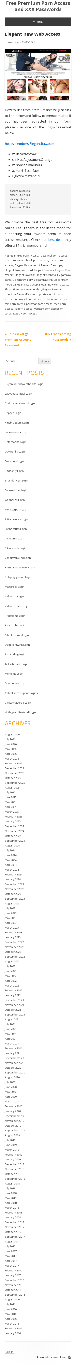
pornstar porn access (39, 304)
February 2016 (13, 1328)
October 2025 (13, 778)
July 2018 (10, 1188)
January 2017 (13, 1275)
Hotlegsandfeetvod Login (20, 712)
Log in (9, 1351)
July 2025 (10, 792)
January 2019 (13, 1159)
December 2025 (14, 768)
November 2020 (14, 1063)
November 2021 (14, 1005)
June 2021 (11, 1029)
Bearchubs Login (15, 625)
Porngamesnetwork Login (20, 567)
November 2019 (14, 1121)
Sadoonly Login (14, 471)
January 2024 (13, 879)
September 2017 (15, 1236)
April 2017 (11, 1261)
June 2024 (11, 855)
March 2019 (12, 1150)
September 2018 (15, 1178)
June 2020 (11, 1087)
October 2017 (13, 1232)
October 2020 (13, 1067)
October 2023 (13, 894)
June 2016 (11, 1309)
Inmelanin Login (14, 538)
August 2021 (12, 1019)
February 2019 (13, 1154)
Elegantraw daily (23, 279)
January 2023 (13, 937)
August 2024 (12, 845)
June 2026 (11, 744)
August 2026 (12, 734)
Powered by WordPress (52, 1357)
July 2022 (10, 966)
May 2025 (10, 802)
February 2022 (13, 990)
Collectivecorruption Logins (21, 693)
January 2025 (13, 821)
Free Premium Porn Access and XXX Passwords (38, 6)
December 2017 (14, 1222)
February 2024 (13, 874)
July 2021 (10, 1024)
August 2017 (12, 1241)
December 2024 (14, 826)
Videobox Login (14, 596)
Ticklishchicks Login (16, 664)
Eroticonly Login (14, 461)
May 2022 (10, 976)
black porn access (37, 260)
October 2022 (13, 952)
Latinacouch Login (16, 529)
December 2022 (14, 942)
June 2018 (11, 1193)
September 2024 (15, 840)
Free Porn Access (27, 255)
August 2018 (12, 1183)
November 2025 (14, 773)
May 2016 (10, 1314)
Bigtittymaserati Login (18, 702)
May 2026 (10, 749)
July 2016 (10, 1304)
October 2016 (13, 1290)
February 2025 (13, 816)
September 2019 (15, 1130)
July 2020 (10, 1082)
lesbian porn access (56, 299)
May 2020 (10, 1092)
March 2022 (12, 985)
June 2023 (11, 913)
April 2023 (11, 923)
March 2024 (12, 869)
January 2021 (13, 1053)
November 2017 (14, 1227)
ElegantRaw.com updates (32, 294)
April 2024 (11, 865)
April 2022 (11, 981)
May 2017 (10, 1256)
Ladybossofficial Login (18, 393)
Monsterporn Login (16, 509)
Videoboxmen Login (17, 606)
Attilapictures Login (16, 519)
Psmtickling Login (15, 654)
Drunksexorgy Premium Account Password (18, 339)
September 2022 (15, 956)
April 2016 (11, 1319)
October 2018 (13, 1174)
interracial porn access (29, 299)
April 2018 (11, 1203)
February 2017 (13, 1270)
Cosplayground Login (18, 558)
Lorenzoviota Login (16, 432)
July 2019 (10, 1140)
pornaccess (12, 42)
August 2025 (12, 787)
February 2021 (13, 1048)
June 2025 (11, 797)
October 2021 (13, 1009)
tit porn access (23, 308)
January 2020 (13, 1111)
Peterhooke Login (16, 442)
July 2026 (10, 739)
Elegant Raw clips (51, 265)
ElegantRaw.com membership (23, 289)
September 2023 (15, 898)
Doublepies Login (15, 683)
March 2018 (12, 1207)
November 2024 (14, 831)
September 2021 (15, 1014)
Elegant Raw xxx (25, 275)
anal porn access (56, 255)
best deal (55, 239)
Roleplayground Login (18, 577)
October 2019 (13, 1125)
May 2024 (10, 860)
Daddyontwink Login (17, 644)
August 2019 (12, 1135)
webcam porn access (47, 308)
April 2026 (11, 754)
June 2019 (11, 1145)
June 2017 (11, 1251)
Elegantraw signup (26, 284)
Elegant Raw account (27, 265)
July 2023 (10, 908)
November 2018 (14, 1169)
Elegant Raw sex (44, 270)
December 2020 (14, 1058)
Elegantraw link (43, 279)
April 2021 (11, 1038)
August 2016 (12, 1299)
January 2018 (13, 1217)
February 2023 (13, 932)
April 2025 (11, 807)
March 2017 (12, 1265)
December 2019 (14, 1116)
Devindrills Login (15, 451)
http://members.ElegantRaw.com (29, 143)
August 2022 (12, 961)
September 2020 (15, 1072)
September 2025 (15, 783)
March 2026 (12, 758)
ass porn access (15, 260)
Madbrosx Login (15, 587)
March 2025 (12, 811)
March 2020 (12, 1101)
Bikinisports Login (15, 548)
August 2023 (12, 903)
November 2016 (14, 1285)
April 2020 (11, 1096)
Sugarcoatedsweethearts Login (24, 384)
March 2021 (12, 1043)
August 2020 (12, 1077)
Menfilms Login (14, 673)
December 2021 (14, 1000)
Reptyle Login (13, 413)
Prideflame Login (15, 616)
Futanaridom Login (16, 490)
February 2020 (13, 1106)
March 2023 (12, 927)
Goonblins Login (15, 500)
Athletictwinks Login (17, 635)
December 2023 (14, 884)
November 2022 (14, 947)
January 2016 (13, 1333)
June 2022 (11, 971)
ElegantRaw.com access (53, 284)
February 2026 (13, 763)
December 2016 (14, 1280)
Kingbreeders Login (17, 422)
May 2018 (10, 1198)
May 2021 (10, 1034)
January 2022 (13, 995)
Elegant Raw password (19, 270)
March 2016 (12, 1323)
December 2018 (14, 1164)
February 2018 (13, 1212)
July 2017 (10, 1246)
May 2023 (10, 918)
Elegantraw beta (46, 275)
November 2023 (14, 889)
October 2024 (13, 836)
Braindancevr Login (17, 480)
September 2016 (15, 1294)
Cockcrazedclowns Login (20, 403)
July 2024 (10, 850)
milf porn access (15, 304)
